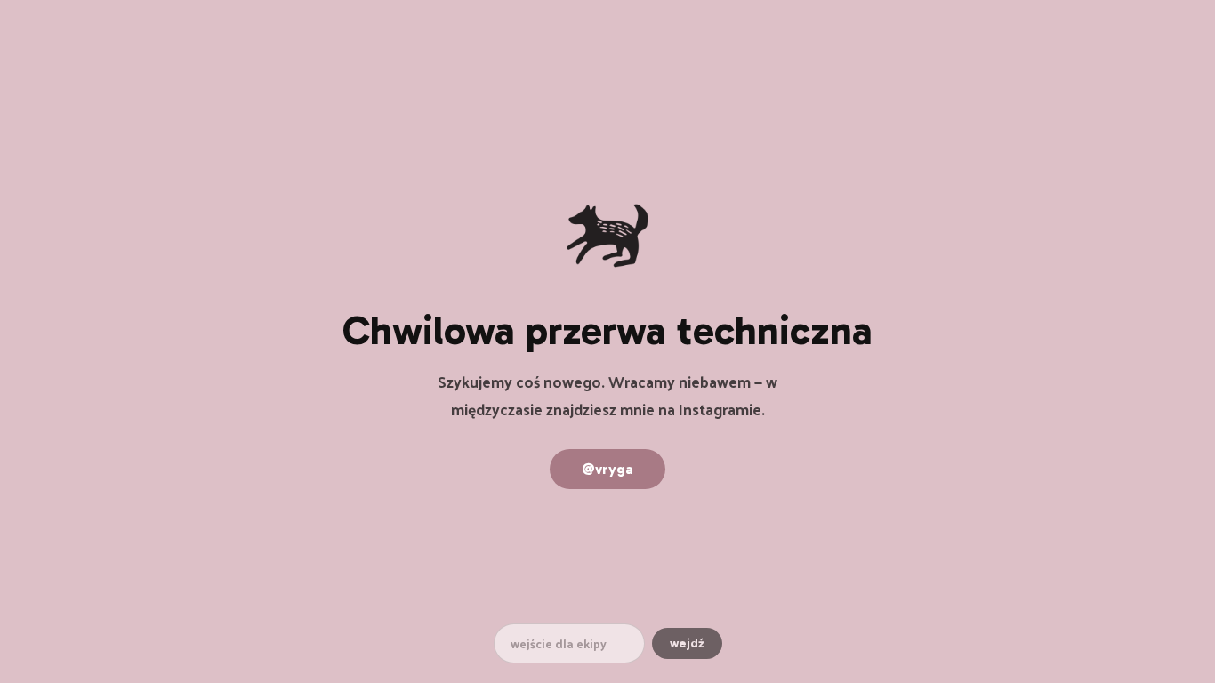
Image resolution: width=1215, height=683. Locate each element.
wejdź (687, 643)
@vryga (607, 469)
